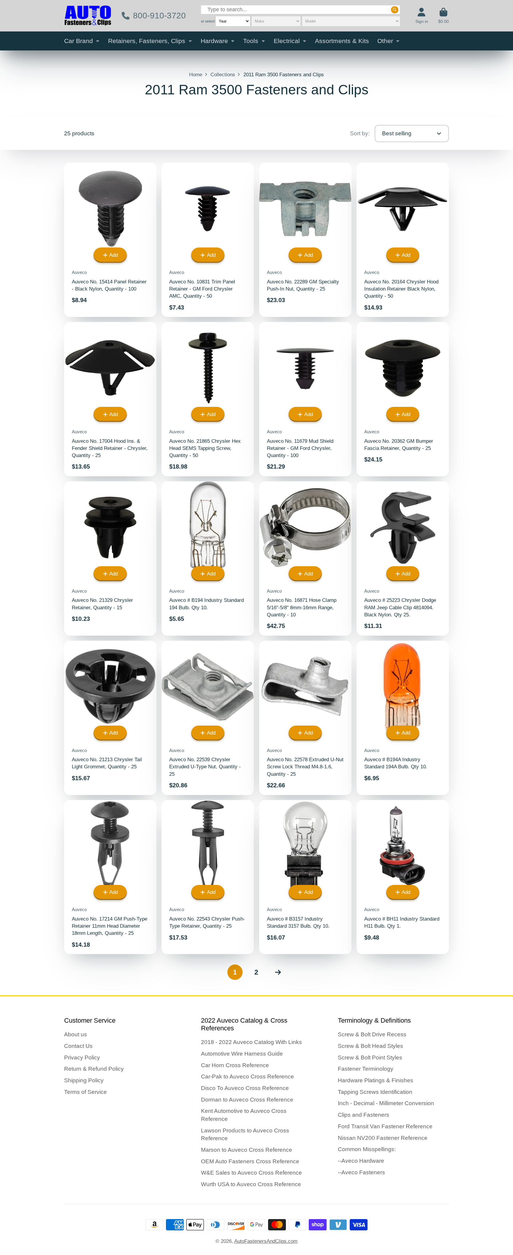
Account (421, 16)
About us (75, 1034)
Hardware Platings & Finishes (375, 1080)
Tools (250, 40)
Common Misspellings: (367, 1149)
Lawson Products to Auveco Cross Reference (245, 1134)
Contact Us (78, 1046)
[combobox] (300, 9)
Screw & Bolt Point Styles (370, 1057)
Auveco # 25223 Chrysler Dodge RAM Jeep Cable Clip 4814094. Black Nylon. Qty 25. (403, 558)
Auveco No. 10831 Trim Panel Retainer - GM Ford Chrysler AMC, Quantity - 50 (208, 240)
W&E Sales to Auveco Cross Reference (251, 1173)
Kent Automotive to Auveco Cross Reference (243, 1115)
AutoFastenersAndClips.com (265, 1241)
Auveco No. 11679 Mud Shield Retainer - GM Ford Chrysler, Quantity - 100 (305, 399)
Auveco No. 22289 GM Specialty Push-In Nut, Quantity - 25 (305, 240)
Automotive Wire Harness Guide (242, 1054)
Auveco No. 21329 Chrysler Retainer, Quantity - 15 (110, 558)
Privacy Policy (82, 1057)
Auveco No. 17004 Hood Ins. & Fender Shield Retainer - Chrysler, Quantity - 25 (110, 399)
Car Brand (78, 40)
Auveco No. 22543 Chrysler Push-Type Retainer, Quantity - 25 (208, 877)
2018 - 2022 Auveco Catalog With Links (251, 1042)
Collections (222, 74)
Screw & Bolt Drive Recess (372, 1034)
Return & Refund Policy (94, 1069)
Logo (88, 15)
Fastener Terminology (365, 1069)
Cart (443, 16)
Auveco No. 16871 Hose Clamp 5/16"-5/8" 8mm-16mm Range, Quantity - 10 (305, 558)
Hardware (214, 40)
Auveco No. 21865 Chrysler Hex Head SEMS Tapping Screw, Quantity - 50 (208, 399)
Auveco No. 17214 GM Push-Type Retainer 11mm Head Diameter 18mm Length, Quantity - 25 (110, 877)
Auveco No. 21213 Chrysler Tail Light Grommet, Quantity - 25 (110, 718)
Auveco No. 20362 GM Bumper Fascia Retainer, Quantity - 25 (403, 399)
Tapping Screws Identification (375, 1092)
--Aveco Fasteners (361, 1172)
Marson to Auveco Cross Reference (246, 1150)
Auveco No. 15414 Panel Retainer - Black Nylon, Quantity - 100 (110, 240)
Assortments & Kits (342, 40)
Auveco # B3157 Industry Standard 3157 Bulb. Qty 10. (305, 877)
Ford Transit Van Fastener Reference (385, 1126)
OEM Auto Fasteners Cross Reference (250, 1161)
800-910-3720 (159, 15)
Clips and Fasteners (363, 1115)
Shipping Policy (84, 1080)
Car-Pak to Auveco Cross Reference (247, 1076)
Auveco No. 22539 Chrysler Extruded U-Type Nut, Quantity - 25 (208, 718)
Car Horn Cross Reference (235, 1065)
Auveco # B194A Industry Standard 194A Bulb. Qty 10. (403, 718)
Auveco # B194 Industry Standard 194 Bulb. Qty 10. (208, 558)
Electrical (287, 40)
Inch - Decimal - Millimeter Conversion (386, 1103)
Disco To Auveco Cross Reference (245, 1088)
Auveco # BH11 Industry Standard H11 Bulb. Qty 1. (403, 877)
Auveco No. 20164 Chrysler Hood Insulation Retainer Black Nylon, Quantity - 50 (403, 240)
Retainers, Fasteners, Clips (146, 40)
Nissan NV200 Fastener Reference (383, 1138)
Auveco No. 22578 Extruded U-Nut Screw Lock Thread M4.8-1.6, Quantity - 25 (305, 718)
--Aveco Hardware (361, 1161)
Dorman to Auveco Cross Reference (247, 1100)
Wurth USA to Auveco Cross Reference (251, 1184)
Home (195, 74)
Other (385, 40)
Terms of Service (85, 1092)
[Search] (394, 9)
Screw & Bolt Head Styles (370, 1046)
